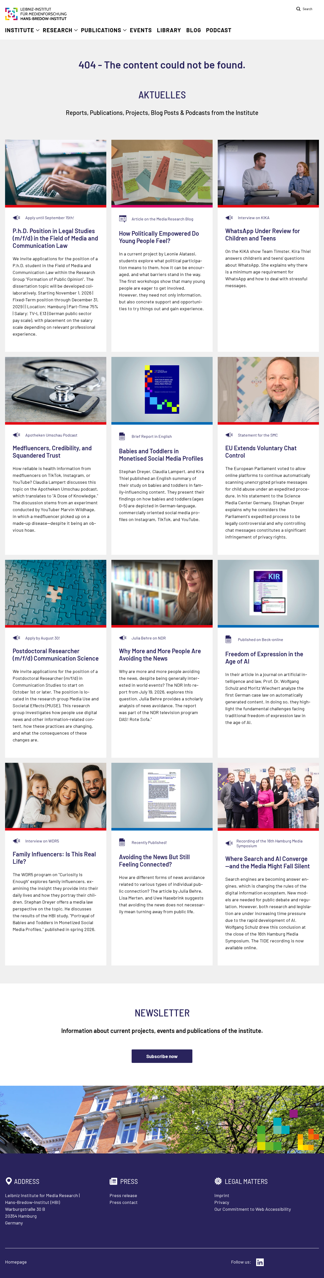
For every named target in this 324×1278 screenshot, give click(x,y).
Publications (101, 30)
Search (307, 9)
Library (169, 30)
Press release (123, 1195)
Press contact (124, 1202)
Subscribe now (162, 1056)
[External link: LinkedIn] (260, 1262)
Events (141, 30)
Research (57, 30)
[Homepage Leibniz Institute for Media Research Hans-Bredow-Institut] (36, 18)
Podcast (219, 30)
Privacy (221, 1202)
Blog (193, 30)
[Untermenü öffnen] (37, 30)
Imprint (221, 1195)
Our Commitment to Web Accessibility (252, 1209)
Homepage (16, 1262)
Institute (19, 30)
